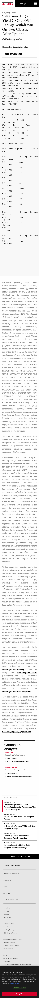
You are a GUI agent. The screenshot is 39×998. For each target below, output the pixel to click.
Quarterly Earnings (9, 930)
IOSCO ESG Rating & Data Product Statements (17, 964)
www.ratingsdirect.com (27, 672)
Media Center (7, 880)
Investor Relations (8, 924)
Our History (6, 911)
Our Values (6, 908)
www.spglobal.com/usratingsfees (16, 691)
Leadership (6, 961)
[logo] (7, 3)
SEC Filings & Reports (10, 933)
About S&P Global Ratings (11, 874)
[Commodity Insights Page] (22, 856)
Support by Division (9, 942)
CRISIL (5, 887)
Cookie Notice (14, 983)
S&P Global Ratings (13, 865)
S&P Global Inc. (11, 900)
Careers (5, 955)
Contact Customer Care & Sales (12, 939)
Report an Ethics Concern (11, 946)
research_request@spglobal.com (16, 732)
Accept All (19, 994)
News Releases (8, 927)
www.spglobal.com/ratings (13, 669)
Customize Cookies (19, 988)
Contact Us (6, 893)
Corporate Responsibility (10, 958)
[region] (19, 982)
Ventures (6, 914)
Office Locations (8, 949)
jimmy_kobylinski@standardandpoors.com (19, 776)
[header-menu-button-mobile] (35, 3)
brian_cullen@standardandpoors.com (18, 761)
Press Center (7, 917)
